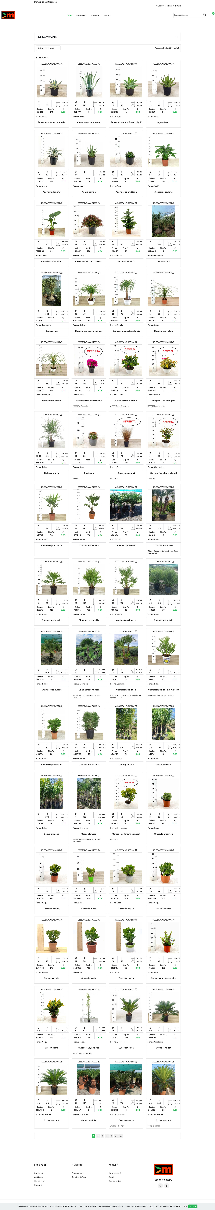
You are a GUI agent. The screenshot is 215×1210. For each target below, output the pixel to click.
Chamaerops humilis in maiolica (163, 690)
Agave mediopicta (51, 192)
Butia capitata (51, 473)
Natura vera (39, 1181)
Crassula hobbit (51, 909)
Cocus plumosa (126, 764)
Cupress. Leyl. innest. (88, 1048)
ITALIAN (169, 6)
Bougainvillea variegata (163, 401)
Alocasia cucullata (164, 192)
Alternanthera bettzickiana (89, 261)
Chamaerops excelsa (51, 545)
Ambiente (38, 1177)
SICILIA (159, 6)
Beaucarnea (164, 261)
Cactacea (89, 473)
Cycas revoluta (126, 1048)
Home (69, 15)
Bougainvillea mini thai (126, 401)
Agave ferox (163, 122)
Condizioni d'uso (79, 1177)
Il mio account (115, 1173)
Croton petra (51, 1048)
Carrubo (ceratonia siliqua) (163, 473)
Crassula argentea (163, 834)
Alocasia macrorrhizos (52, 261)
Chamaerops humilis (163, 545)
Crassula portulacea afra (163, 978)
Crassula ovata (88, 909)
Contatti (108, 15)
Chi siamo (95, 15)
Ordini (111, 1177)
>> (121, 1136)
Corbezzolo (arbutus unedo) (126, 834)
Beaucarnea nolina (163, 331)
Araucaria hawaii (126, 261)
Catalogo (80, 15)
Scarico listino (115, 1181)
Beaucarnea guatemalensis (89, 331)
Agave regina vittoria (126, 192)
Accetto (192, 1206)
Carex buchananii (126, 473)
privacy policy (181, 1206)
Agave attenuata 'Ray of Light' (126, 122)
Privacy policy (77, 1173)
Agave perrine (89, 192)
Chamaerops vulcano (51, 764)
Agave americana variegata (51, 122)
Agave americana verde (89, 122)
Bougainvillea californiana (89, 401)
